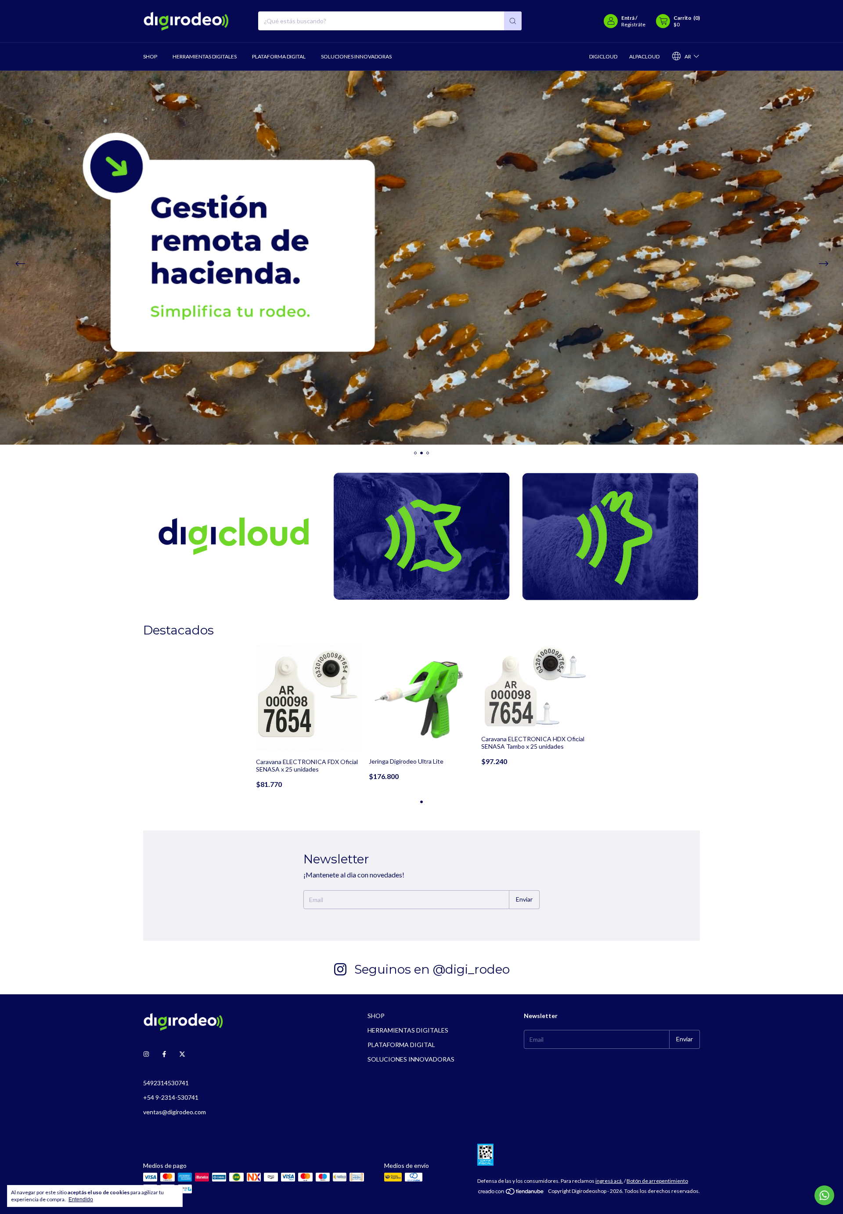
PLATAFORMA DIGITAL (279, 56)
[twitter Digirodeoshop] (182, 1054)
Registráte (633, 24)
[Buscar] (513, 20)
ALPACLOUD (644, 56)
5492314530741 (166, 1083)
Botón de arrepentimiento (657, 1181)
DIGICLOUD (603, 56)
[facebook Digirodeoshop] (164, 1054)
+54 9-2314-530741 (170, 1097)
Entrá (627, 17)
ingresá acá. (609, 1181)
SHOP (150, 56)
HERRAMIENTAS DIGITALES (205, 56)
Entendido (80, 1199)
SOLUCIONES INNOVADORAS (356, 56)
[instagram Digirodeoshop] (146, 1054)
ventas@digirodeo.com (174, 1112)
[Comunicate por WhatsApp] (824, 1195)
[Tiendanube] (511, 1193)
